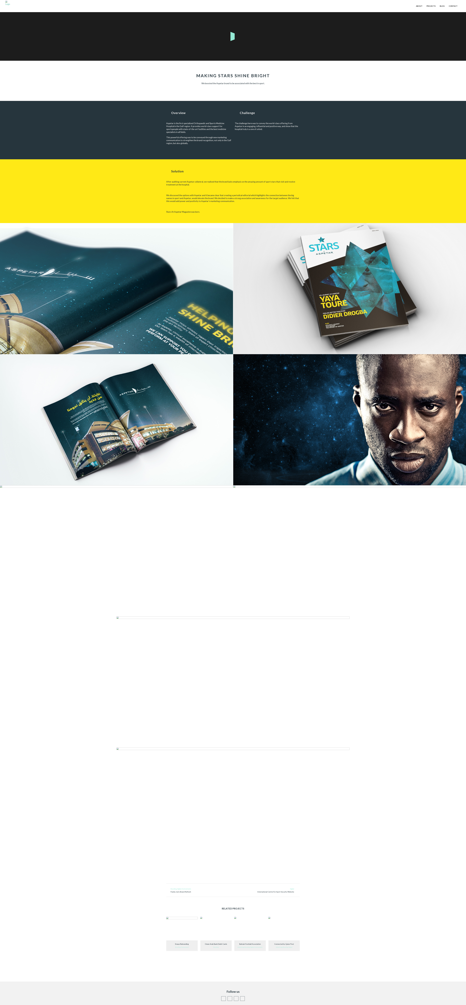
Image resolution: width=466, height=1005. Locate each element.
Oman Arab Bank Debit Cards (216, 944)
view (181, 928)
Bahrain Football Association (250, 944)
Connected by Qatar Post (284, 944)
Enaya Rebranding (182, 944)
